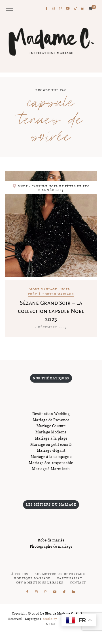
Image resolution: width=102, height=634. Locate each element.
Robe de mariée (51, 540)
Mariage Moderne (51, 432)
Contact (78, 582)
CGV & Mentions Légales (39, 582)
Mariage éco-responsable (51, 462)
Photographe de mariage (51, 546)
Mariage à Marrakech (51, 468)
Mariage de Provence (51, 420)
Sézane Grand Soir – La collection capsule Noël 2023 (51, 311)
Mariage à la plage (51, 438)
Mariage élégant (51, 450)
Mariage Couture (51, 426)
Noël (65, 289)
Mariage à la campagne (51, 456)
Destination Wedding (51, 413)
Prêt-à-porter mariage (51, 294)
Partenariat (69, 578)
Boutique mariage (32, 578)
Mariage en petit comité (51, 444)
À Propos (19, 574)
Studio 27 (49, 619)
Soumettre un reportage (60, 574)
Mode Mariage (43, 289)
